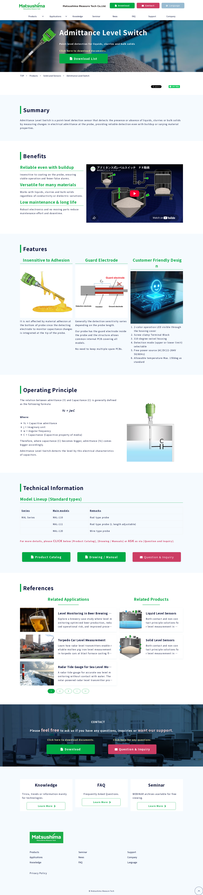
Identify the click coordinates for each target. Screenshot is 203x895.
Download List (85, 59)
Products (32, 16)
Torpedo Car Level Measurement (81, 640)
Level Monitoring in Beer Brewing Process (85, 613)
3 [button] (68, 691)
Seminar (96, 16)
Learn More (45, 806)
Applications (55, 16)
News (115, 16)
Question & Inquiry (159, 557)
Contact (150, 5)
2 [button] (59, 691)
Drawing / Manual (103, 557)
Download (123, 5)
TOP (22, 75)
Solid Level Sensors (52, 75)
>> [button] (85, 691)
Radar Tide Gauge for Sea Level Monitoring (84, 667)
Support (152, 16)
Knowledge (77, 16)
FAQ (133, 16)
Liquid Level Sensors (161, 613)
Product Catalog (48, 557)
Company (170, 16)
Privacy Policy (38, 873)
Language (174, 5)
